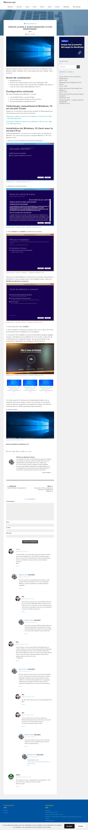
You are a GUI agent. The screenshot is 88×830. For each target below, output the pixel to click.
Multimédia (66, 7)
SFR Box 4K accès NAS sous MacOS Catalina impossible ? (71, 95)
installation (10, 451)
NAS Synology (76, 7)
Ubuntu (27, 7)
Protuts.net (10, 2)
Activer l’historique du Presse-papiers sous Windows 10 (70, 89)
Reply (18, 566)
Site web (8, 533)
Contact (6, 812)
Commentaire (10, 501)
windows (20, 451)
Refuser (80, 826)
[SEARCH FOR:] (67, 66)
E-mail (8, 527)
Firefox (34, 7)
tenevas (18, 549)
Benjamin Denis (23, 574)
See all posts (46, 472)
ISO (15, 451)
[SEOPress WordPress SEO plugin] (71, 47)
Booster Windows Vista (51, 812)
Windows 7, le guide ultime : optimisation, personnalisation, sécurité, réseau (63, 817)
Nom (8, 522)
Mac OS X (19, 7)
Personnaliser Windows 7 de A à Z (54, 814)
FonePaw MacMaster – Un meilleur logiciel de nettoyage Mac (71, 101)
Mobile (57, 7)
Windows (10, 7)
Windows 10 (33, 23)
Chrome (42, 7)
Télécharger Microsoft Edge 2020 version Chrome (70, 83)
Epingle (27, 23)
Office (49, 7)
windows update (27, 451)
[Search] (78, 66)
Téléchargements (49, 820)
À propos (6, 810)
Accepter (69, 826)
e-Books (47, 810)
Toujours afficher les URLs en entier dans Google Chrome (70, 77)
